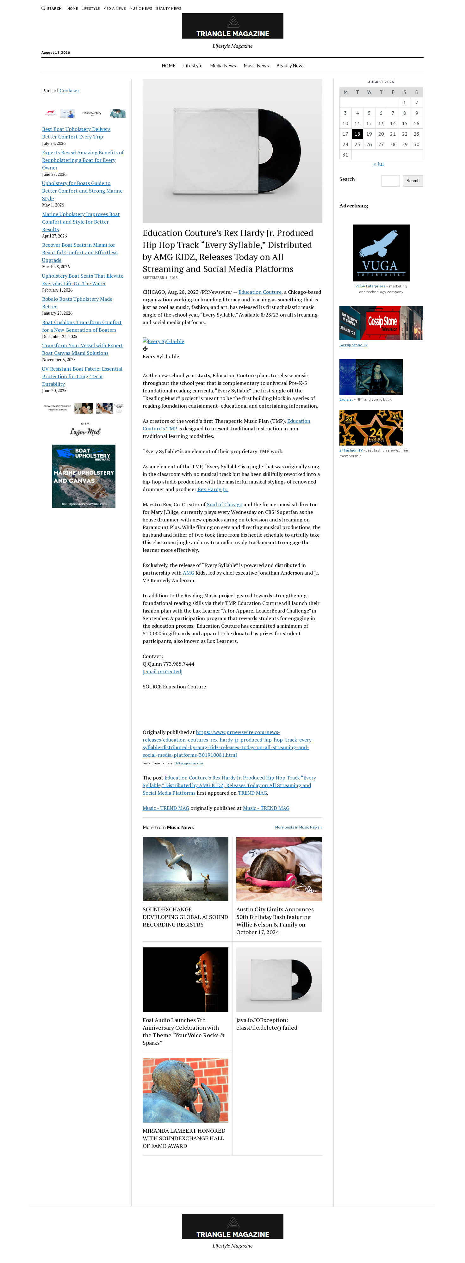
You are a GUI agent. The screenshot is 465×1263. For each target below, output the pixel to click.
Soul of (224, 504)
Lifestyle (91, 8)
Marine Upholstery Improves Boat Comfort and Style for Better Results (81, 222)
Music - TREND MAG (166, 807)
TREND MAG (252, 792)
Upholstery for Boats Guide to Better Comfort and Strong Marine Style (82, 191)
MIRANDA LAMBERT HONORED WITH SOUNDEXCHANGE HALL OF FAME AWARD (184, 1138)
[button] (163, 341)
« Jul (379, 163)
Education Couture (260, 291)
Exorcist (346, 399)
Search (347, 179)
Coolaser (69, 90)
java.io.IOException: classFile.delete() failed (266, 1023)
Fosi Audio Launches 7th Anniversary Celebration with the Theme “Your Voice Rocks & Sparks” (184, 1031)
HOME (72, 8)
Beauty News (169, 8)
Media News (114, 8)
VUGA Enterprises (370, 286)
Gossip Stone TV (353, 344)
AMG (189, 572)
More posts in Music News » (298, 827)
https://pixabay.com (189, 763)
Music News (141, 8)
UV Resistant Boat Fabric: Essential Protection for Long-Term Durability (82, 376)
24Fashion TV (351, 450)
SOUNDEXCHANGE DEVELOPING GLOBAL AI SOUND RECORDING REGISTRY (185, 916)
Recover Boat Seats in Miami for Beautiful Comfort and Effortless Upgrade (79, 252)
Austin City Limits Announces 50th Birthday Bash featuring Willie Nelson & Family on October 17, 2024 (275, 920)
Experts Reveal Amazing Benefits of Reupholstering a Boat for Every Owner (83, 160)
